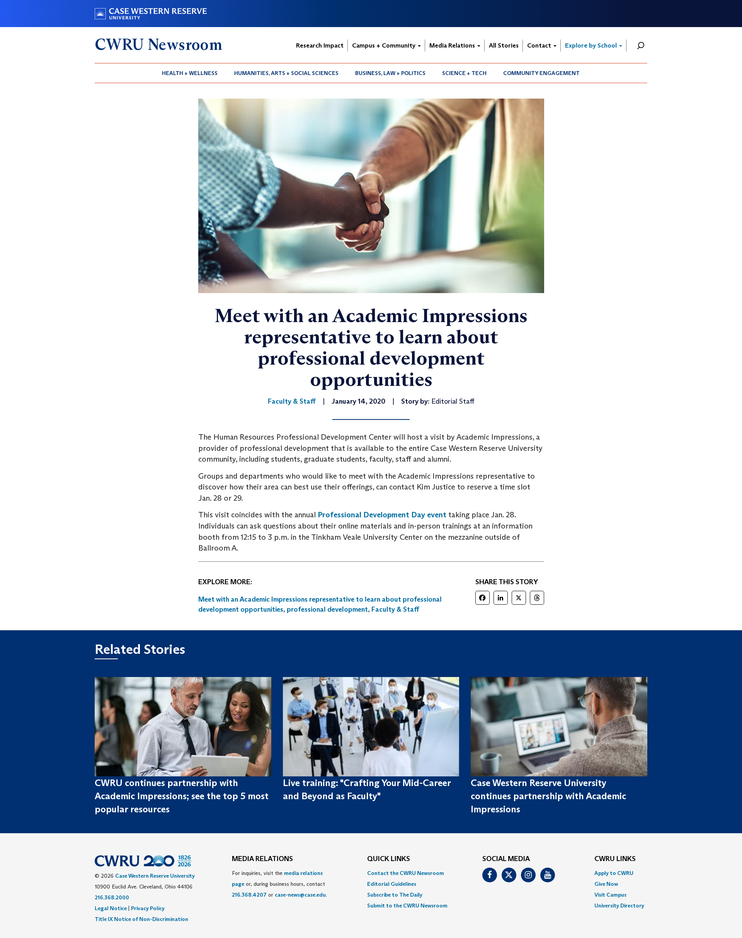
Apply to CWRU (613, 873)
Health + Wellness (190, 73)
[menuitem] (190, 73)
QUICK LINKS (388, 859)
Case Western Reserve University (155, 875)
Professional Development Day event (382, 514)
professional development (327, 609)
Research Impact (320, 45)
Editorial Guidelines (391, 883)
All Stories (504, 45)
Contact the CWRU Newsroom (405, 873)
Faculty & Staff (395, 609)
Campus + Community (384, 45)
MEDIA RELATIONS (262, 859)
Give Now (606, 883)
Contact (540, 45)
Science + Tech (464, 73)
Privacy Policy (148, 908)
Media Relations (453, 45)
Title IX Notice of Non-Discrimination (141, 919)
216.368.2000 (112, 897)
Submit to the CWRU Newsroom (407, 905)
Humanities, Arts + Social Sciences (286, 73)
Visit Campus (610, 894)
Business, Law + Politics (390, 73)
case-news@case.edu (300, 894)
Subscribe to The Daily (394, 894)
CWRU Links (615, 859)
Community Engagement (541, 73)
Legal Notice (111, 908)
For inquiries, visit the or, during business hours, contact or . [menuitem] (279, 884)
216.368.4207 (249, 894)
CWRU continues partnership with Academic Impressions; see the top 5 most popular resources (182, 796)
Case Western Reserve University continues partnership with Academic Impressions (548, 796)
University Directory (619, 905)
